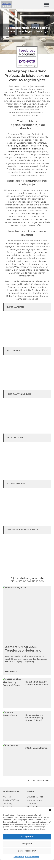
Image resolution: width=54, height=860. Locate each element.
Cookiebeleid (19, 857)
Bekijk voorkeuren (27, 851)
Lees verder (11, 671)
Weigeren (27, 843)
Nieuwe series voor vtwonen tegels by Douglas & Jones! (34, 717)
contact (20, 299)
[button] (50, 810)
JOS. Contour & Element (36, 748)
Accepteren (27, 836)
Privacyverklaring (32, 857)
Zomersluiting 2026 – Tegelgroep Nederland (23, 648)
